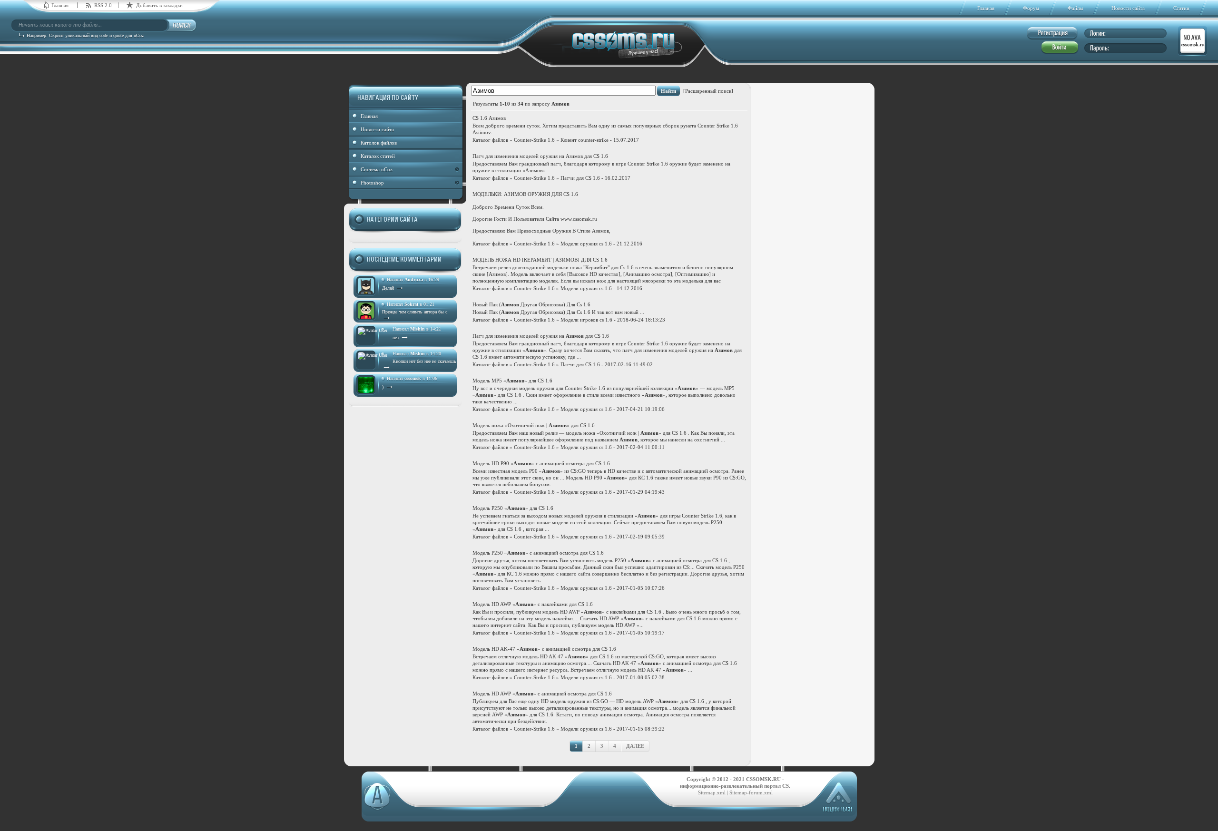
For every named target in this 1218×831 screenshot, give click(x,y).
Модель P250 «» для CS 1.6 (512, 508)
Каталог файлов (490, 140)
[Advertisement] (813, 236)
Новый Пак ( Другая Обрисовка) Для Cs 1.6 (531, 304)
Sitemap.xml (712, 792)
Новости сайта (377, 129)
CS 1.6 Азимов (489, 118)
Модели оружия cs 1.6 (586, 243)
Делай (393, 288)
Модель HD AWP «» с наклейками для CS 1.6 (532, 604)
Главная (60, 5)
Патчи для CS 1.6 (580, 178)
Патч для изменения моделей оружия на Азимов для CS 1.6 (540, 156)
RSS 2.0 (103, 5)
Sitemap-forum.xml (751, 792)
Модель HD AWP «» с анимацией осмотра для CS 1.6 (542, 693)
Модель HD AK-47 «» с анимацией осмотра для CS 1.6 (544, 649)
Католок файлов (379, 143)
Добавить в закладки (159, 5)
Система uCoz (377, 169)
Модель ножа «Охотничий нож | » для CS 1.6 (533, 425)
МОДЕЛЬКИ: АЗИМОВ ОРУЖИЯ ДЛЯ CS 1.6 (525, 194)
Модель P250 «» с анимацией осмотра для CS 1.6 (538, 553)
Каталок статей (378, 156)
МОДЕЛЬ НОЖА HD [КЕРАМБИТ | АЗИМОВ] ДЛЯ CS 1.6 (540, 260)
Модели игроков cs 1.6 (586, 320)
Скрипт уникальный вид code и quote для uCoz (96, 35)
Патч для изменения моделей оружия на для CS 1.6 (540, 336)
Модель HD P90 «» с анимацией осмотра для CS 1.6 (541, 463)
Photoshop (372, 183)
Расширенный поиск (708, 91)
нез (401, 337)
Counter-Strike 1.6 (534, 140)
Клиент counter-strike (584, 140)
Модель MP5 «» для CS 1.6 (512, 380)
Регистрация (1052, 33)
